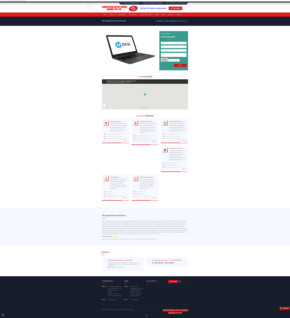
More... (125, 140)
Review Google (156, 233)
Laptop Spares (114, 177)
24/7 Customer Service (147, 177)
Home (105, 14)
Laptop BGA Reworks (146, 121)
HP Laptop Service (182, 20)
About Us (112, 14)
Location (170, 14)
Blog (163, 14)
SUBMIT (180, 65)
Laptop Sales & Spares (145, 14)
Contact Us (178, 14)
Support (157, 14)
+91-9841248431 (175, 8)
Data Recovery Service (176, 148)
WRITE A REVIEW (173, 281)
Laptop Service (122, 14)
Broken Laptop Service (176, 121)
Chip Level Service (115, 121)
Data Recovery (133, 14)
